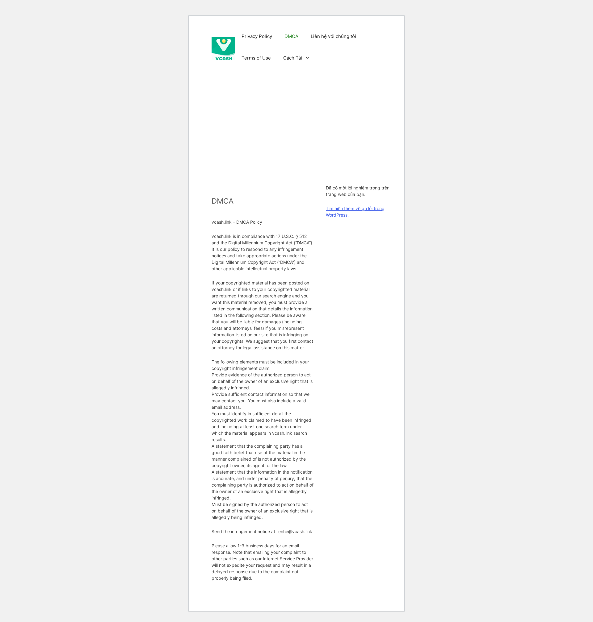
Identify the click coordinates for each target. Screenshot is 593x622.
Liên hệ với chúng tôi (333, 36)
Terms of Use (256, 58)
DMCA (291, 36)
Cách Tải (292, 58)
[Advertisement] (307, 123)
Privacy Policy (257, 36)
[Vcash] (223, 48)
